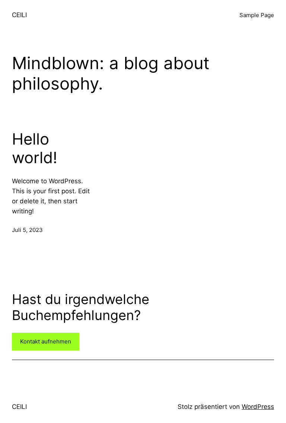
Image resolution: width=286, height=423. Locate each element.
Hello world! (34, 148)
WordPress (258, 406)
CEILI (19, 15)
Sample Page (256, 15)
